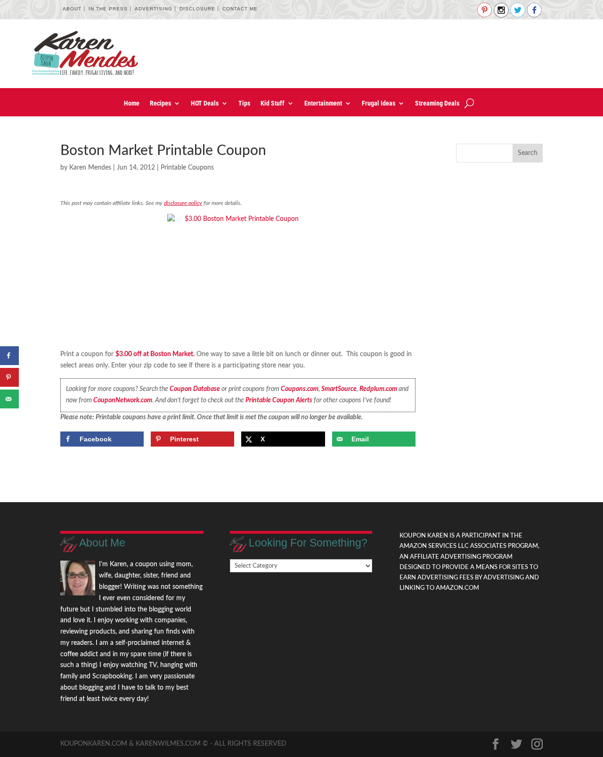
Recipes (160, 103)
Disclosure (197, 8)
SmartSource (339, 389)
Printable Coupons (187, 167)
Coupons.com (299, 389)
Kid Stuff (273, 103)
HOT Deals (205, 103)
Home (131, 103)
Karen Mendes (90, 167)
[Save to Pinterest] (9, 377)
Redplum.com (378, 389)
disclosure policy (183, 203)
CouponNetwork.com (122, 400)
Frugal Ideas (378, 103)
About (72, 8)
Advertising (153, 8)
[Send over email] (9, 399)
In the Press (108, 8)
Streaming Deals (437, 103)
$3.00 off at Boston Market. (155, 354)
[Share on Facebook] (9, 355)
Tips (244, 103)
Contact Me (240, 8)
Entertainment (323, 103)
